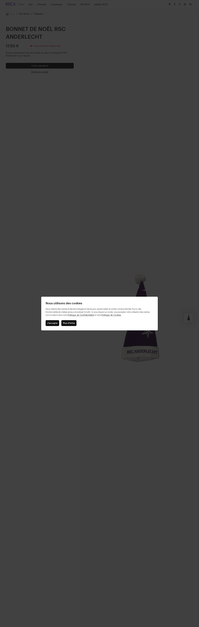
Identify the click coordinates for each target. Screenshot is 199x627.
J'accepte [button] (52, 323)
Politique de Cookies (111, 315)
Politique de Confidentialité (81, 315)
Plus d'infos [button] (69, 323)
